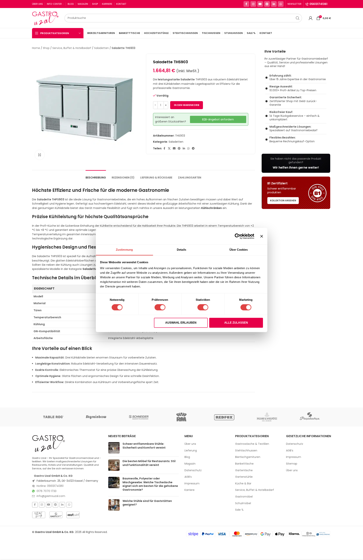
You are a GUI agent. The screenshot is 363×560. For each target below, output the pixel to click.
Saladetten (101, 48)
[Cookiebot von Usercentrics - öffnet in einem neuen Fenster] (237, 236)
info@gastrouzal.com (51, 496)
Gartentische (244, 470)
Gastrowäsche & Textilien (252, 444)
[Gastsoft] (56, 514)
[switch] (160, 307)
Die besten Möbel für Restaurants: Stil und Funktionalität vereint (149, 463)
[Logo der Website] (46, 18)
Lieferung (190, 450)
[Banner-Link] (296, 163)
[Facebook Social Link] (246, 4)
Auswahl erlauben (180, 322)
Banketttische (244, 464)
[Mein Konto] (310, 18)
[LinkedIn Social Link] (274, 4)
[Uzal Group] (38, 514)
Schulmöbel (243, 503)
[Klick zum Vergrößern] (39, 155)
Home (36, 48)
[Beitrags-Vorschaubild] (114, 448)
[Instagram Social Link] (253, 4)
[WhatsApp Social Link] (281, 4)
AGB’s (188, 477)
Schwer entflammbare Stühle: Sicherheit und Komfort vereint (144, 446)
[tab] (96, 175)
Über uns (190, 444)
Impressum (192, 483)
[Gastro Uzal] (48, 443)
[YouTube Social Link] (260, 4)
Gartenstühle (244, 477)
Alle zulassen (236, 322)
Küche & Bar (243, 483)
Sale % (239, 510)
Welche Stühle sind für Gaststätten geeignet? (147, 503)
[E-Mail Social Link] (174, 148)
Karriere (189, 490)
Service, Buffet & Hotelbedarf (71, 48)
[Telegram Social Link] (193, 148)
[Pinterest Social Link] (267, 4)
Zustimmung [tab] (124, 249)
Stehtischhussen (246, 450)
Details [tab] (181, 249)
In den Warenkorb (186, 105)
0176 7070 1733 (46, 491)
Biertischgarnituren (247, 457)
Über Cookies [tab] (238, 249)
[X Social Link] (169, 148)
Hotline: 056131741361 (50, 486)
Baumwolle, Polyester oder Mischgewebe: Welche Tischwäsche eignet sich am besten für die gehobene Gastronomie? (150, 484)
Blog (187, 457)
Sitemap (291, 464)
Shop (46, 48)
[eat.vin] (73, 514)
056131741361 (318, 4)
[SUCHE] (297, 18)
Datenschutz (193, 470)
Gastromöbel (244, 496)
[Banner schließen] (261, 236)
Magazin (190, 464)
